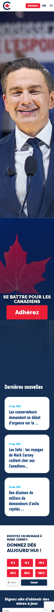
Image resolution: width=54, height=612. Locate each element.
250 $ (13, 573)
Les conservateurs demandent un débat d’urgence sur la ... (24, 417)
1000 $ (41, 573)
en (44, 5)
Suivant (34, 582)
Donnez (33, 5)
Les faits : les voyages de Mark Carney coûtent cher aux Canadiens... (26, 458)
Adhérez (27, 312)
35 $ (13, 562)
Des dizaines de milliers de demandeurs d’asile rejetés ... (24, 501)
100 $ (41, 562)
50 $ (27, 562)
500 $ (27, 573)
